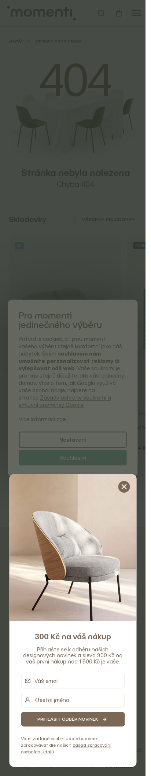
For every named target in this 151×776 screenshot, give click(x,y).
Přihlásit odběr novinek (67, 719)
